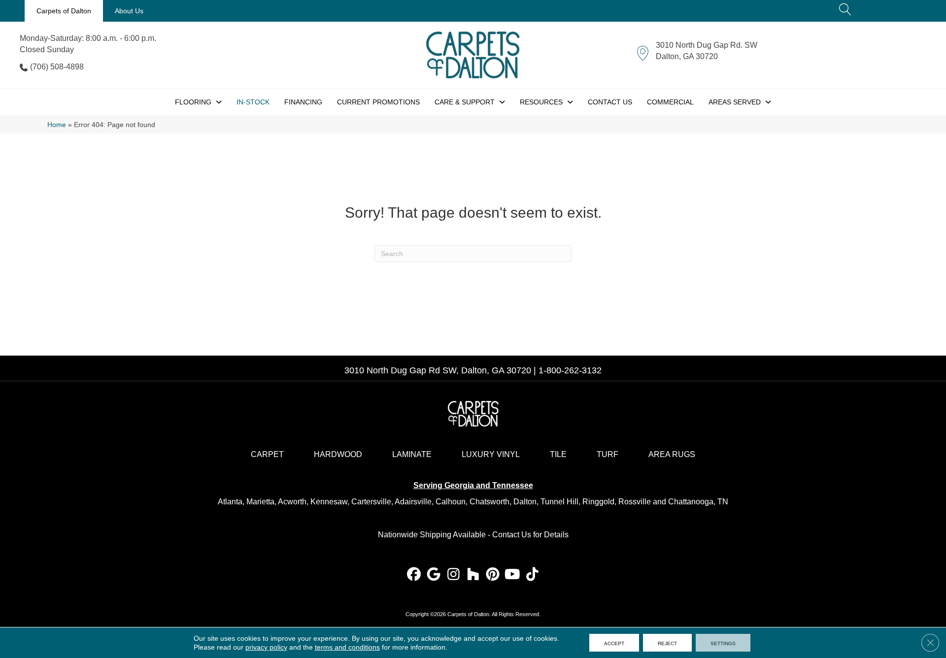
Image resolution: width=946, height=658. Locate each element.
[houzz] (473, 575)
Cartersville (371, 501)
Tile (558, 454)
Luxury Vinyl (491, 454)
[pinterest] (493, 575)
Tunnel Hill (559, 501)
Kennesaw (328, 501)
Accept (614, 643)
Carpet (267, 454)
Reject (667, 643)
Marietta (260, 501)
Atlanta (230, 501)
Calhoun (451, 501)
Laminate (412, 454)
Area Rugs (671, 454)
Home (56, 125)
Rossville (634, 501)
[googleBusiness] (433, 575)
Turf (607, 454)
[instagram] (453, 575)
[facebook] (414, 575)
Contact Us (511, 534)
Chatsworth (489, 501)
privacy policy (266, 647)
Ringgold (598, 501)
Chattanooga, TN (698, 501)
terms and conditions (347, 647)
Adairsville (413, 501)
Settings (723, 643)
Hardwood (338, 454)
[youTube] (512, 575)
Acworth (292, 501)
